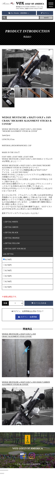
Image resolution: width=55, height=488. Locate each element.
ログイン (45, 13)
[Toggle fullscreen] (5, 470)
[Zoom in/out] (7, 470)
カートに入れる (39, 303)
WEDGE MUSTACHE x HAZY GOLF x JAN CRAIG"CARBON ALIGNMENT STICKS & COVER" (26, 383)
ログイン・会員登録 (28, 317)
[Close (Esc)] (1, 470)
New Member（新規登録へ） (20, 13)
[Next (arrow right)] (3, 473)
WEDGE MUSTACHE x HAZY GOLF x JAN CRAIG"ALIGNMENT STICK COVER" (19, 335)
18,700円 (8, 260)
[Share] (3, 470)
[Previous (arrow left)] (1, 473)
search (46, 18)
